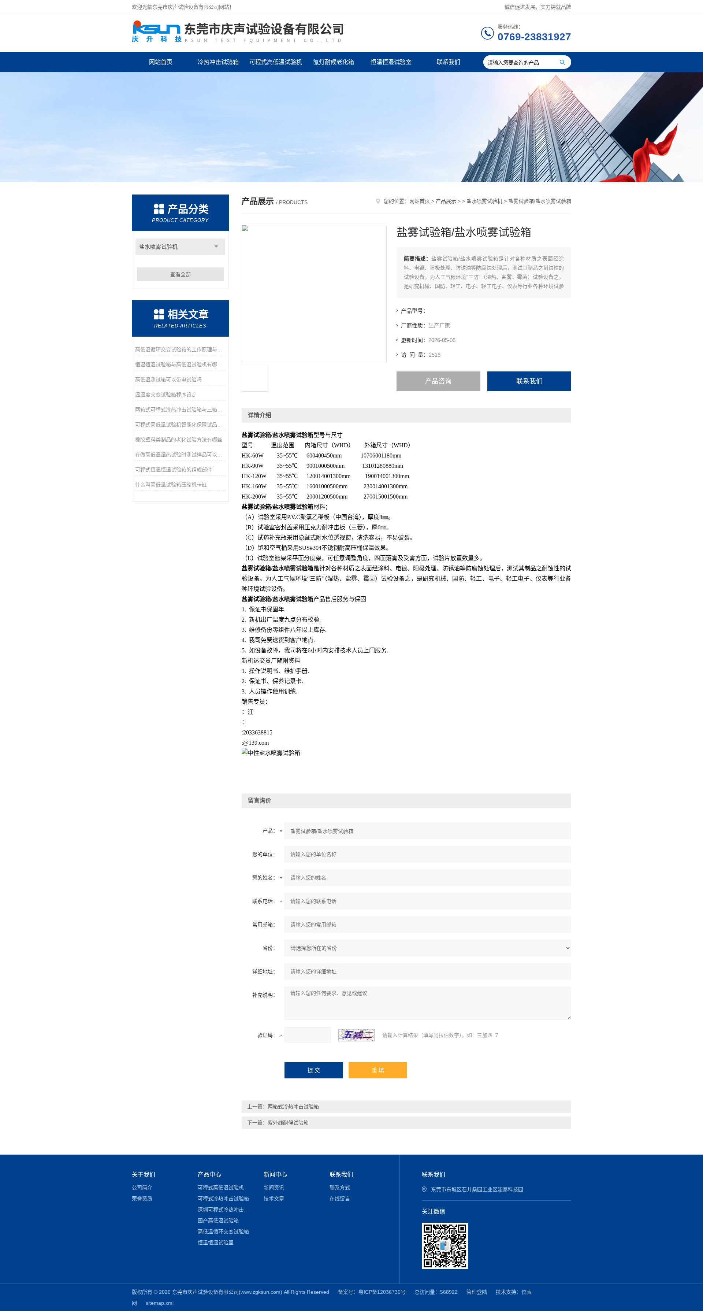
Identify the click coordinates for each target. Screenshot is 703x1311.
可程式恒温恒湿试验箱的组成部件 (173, 470)
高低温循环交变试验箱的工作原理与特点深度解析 (180, 349)
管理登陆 (476, 1292)
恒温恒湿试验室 (391, 62)
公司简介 (142, 1187)
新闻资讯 (274, 1187)
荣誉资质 (142, 1198)
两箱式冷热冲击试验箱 (293, 1107)
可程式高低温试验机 (275, 62)
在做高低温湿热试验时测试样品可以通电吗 (180, 455)
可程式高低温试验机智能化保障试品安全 (180, 424)
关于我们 (143, 1174)
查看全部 (180, 274)
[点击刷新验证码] (356, 1035)
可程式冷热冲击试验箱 (223, 1198)
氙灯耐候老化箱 (333, 62)
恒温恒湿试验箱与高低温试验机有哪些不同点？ (180, 364)
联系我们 (448, 62)
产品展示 (446, 201)
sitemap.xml (160, 1303)
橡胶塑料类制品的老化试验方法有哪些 (178, 439)
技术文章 (274, 1198)
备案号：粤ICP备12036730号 (372, 1292)
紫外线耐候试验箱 (288, 1123)
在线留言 (340, 1198)
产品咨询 (438, 381)
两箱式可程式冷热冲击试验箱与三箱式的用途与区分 (180, 409)
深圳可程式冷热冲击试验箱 (225, 1209)
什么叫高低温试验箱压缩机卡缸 (171, 485)
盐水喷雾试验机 (158, 247)
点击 (216, 246)
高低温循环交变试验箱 (223, 1231)
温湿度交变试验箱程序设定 (166, 394)
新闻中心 (275, 1174)
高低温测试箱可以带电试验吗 (168, 379)
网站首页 (160, 62)
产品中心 (209, 1174)
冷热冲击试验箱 (218, 62)
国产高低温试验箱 (218, 1220)
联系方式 (340, 1187)
